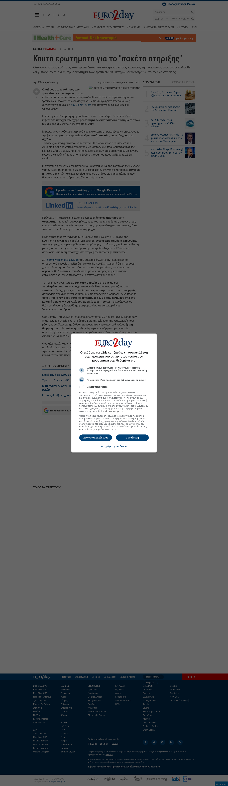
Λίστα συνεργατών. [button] (114, 411)
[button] (114, 387)
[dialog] (114, 393)
